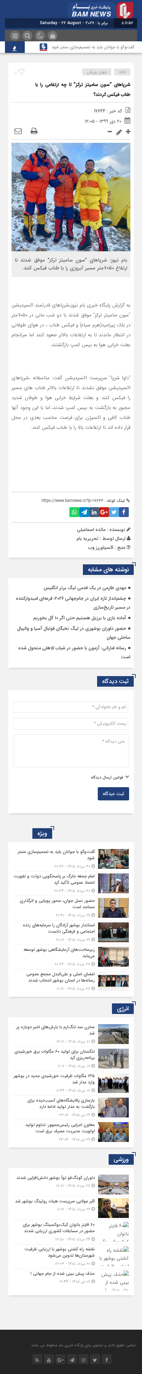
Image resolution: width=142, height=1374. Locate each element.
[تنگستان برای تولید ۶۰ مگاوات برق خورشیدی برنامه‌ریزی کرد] (71, 1059)
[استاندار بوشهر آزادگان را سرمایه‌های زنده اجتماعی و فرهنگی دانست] (71, 932)
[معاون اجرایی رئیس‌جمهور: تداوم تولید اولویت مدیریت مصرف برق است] (71, 1131)
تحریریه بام (87, 538)
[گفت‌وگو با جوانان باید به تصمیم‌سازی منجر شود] (71, 859)
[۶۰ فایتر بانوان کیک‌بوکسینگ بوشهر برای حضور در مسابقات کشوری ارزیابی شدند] (71, 1232)
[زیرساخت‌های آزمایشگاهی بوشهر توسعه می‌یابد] (71, 957)
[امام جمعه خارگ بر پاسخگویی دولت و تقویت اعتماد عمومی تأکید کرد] (71, 883)
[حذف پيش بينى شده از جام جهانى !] (71, 1279)
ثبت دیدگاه (113, 793)
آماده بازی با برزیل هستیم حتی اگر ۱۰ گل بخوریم (79, 618)
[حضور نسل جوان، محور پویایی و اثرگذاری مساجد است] (71, 908)
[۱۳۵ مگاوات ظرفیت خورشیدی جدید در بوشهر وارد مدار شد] (71, 1083)
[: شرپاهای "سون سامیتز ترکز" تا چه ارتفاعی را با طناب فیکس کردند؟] (18, 131)
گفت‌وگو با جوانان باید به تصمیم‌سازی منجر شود (93, 47)
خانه (122, 71)
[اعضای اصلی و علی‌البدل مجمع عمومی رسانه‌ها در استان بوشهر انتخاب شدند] (71, 980)
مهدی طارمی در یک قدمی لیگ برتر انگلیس (85, 587)
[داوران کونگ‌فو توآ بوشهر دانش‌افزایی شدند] (71, 1184)
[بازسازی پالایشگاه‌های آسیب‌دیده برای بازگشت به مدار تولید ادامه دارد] (71, 1108)
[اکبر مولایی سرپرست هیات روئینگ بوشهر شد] (71, 1208)
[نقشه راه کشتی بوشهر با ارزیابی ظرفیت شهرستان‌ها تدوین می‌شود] (71, 1256)
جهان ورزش (97, 71)
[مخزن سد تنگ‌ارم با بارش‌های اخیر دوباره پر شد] (71, 1034)
